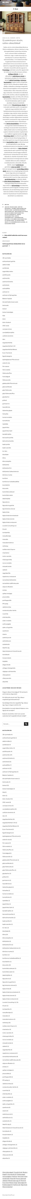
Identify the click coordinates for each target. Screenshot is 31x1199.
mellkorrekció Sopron (8, 549)
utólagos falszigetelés (8, 668)
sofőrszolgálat (6, 624)
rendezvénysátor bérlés (9, 610)
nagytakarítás (6, 573)
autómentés (6, 278)
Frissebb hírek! (18, 1172)
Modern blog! (13, 1182)
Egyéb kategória (7, 356)
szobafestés (6, 644)
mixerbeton (5, 553)
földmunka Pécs (7, 373)
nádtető (4, 570)
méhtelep (5, 546)
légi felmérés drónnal (8, 509)
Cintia (18, 38)
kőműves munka (7, 475)
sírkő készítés (6, 617)
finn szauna (5, 366)
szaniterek (5, 631)
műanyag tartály (7, 559)
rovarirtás (5, 614)
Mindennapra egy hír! (14, 1180)
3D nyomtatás (6, 258)
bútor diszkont (6, 322)
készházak (5, 454)
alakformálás (6, 264)
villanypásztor (6, 675)
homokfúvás (6, 420)
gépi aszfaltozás (7, 387)
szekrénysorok (6, 637)
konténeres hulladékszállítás (10, 481)
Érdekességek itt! (7, 1184)
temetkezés (6, 654)
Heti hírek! (21, 1176)
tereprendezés (6, 658)
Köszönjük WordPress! (8, 1195)
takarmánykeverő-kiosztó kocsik (11, 651)
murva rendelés (7, 563)
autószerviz (5, 292)
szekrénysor (9, 217)
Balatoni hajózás (7, 298)
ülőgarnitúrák (14, 74)
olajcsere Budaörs (7, 587)
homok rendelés (7, 417)
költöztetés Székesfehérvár (10, 471)
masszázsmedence (8, 542)
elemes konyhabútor (19, 208)
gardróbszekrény (19, 210)
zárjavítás (5, 681)
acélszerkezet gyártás (8, 261)
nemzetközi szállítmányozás (10, 583)
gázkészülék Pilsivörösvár (9, 383)
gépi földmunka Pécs (8, 393)
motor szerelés (6, 556)
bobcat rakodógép (7, 312)
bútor (7, 204)
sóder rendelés (6, 620)
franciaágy (8, 210)
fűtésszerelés (6, 380)
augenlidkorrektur (7, 271)
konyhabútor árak (21, 211)
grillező (4, 400)
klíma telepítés (6, 461)
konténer (5, 478)
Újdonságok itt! (22, 1182)
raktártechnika (6, 607)
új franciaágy (9, 220)
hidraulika (5, 414)
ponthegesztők (6, 600)
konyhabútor (9, 211)
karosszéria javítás (7, 437)
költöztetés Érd (6, 468)
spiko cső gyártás (7, 627)
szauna (4, 634)
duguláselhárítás (7, 342)
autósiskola (5, 285)
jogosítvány (5, 427)
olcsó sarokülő (10, 214)
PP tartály (5, 604)
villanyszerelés (6, 678)
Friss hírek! (5, 1182)
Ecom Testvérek (7, 353)
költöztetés (5, 464)
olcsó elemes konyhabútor (14, 213)
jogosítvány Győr (7, 431)
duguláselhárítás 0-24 (8, 346)
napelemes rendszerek (9, 576)
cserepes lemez (7, 329)
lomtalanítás (6, 532)
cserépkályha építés (8, 332)
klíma (4, 458)
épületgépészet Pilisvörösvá (10, 359)
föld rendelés (6, 370)
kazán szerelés (6, 448)
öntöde (4, 590)
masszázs (5, 539)
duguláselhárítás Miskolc (9, 349)
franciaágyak (6, 376)
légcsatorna (5, 502)
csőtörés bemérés (7, 336)
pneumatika (5, 597)
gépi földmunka (7, 390)
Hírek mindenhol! (7, 1187)
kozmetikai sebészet (8, 492)
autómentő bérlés (7, 281)
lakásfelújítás (6, 498)
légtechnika (5, 512)
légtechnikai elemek (8, 519)
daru (3, 339)
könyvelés (5, 488)
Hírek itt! (23, 1180)
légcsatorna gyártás (8, 505)
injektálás (5, 424)
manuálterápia (6, 536)
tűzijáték (5, 661)
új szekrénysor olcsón (17, 222)
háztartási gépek (7, 410)
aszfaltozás (5, 268)
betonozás (5, 305)
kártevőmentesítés (8, 441)
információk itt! (11, 1174)
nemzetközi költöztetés (9, 580)
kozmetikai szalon (7, 495)
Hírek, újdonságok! (7, 1172)
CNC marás (5, 325)
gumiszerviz (6, 403)
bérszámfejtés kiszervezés (10, 302)
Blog (5, 2)
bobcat (4, 309)
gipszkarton (5, 397)
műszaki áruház (6, 566)
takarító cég (5, 648)
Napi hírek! (24, 1184)
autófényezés (6, 275)
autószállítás (6, 288)
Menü (16, 9)
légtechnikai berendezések (10, 515)
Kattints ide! (16, 1184)
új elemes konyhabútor (18, 219)
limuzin (4, 529)
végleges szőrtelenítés (9, 671)
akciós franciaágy (11, 207)
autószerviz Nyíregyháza (9, 295)
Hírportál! (13, 1178)
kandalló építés (6, 434)
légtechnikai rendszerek (9, 522)
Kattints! (14, 1176)
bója (3, 315)
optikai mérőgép (7, 593)
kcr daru (4, 451)
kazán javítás (6, 444)
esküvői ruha (6, 363)
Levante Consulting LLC (9, 526)
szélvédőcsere (6, 641)
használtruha (6, 407)
